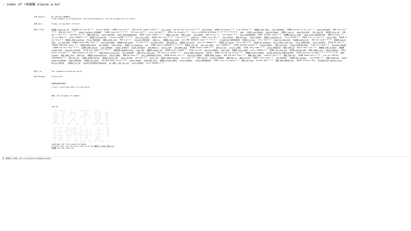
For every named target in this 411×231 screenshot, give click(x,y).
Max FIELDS (207, 30)
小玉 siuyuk (166, 30)
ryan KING (225, 50)
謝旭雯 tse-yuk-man (98, 37)
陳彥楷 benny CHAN (171, 40)
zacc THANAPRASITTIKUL (151, 55)
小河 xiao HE (317, 32)
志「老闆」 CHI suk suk (119, 63)
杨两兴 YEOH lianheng (75, 40)
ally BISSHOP (128, 53)
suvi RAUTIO (227, 37)
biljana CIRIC (157, 43)
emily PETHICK (319, 43)
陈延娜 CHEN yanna (125, 43)
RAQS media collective (109, 53)
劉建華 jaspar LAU (154, 50)
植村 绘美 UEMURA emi (285, 60)
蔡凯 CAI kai (241, 37)
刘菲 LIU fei (73, 58)
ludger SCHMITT (122, 48)
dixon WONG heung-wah (193, 53)
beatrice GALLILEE (282, 40)
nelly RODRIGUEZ (303, 43)
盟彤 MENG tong (67, 55)
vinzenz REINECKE (142, 40)
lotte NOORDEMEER (203, 60)
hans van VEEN (207, 45)
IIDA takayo (116, 45)
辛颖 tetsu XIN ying (145, 53)
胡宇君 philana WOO (298, 50)
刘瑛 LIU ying (281, 45)
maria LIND (166, 48)
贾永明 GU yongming (262, 43)
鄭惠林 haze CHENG (240, 50)
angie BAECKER (75, 60)
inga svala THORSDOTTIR (314, 35)
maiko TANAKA (135, 60)
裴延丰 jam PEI (172, 35)
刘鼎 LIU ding (247, 60)
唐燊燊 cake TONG (261, 30)
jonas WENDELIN (274, 48)
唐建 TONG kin (93, 35)
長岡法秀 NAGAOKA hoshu (123, 50)
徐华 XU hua (221, 48)
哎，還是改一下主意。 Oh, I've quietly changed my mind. (27, 158)
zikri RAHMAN (137, 63)
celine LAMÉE (235, 48)
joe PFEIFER (281, 58)
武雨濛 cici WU (74, 63)
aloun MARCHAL (186, 60)
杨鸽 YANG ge (288, 48)
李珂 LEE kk (202, 58)
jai (146, 45)
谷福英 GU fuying (226, 43)
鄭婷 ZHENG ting (316, 50)
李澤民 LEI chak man (278, 50)
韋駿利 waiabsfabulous (97, 55)
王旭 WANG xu (153, 48)
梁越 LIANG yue (332, 58)
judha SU (195, 37)
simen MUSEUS (255, 37)
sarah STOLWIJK (138, 48)
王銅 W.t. (157, 40)
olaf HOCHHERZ (278, 30)
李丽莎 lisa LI (287, 32)
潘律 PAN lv (232, 58)
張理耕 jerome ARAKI (168, 60)
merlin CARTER (57, 63)
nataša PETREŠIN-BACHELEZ (94, 63)
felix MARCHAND (93, 40)
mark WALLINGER (108, 43)
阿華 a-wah (185, 35)
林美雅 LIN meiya (187, 43)
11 (236, 32)
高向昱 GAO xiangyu (298, 58)
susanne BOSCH (266, 45)
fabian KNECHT (332, 50)
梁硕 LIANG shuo (110, 40)
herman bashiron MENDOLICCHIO (280, 53)
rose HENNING (106, 48)
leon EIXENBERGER (247, 35)
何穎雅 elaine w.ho (42, 4)
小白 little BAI (142, 37)
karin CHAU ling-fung (283, 43)
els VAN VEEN (64, 43)
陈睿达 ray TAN (191, 45)
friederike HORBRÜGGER (230, 40)
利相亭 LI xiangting (133, 45)
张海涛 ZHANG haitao (91, 58)
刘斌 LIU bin (244, 58)
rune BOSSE (198, 35)
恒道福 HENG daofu (88, 45)
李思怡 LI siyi (249, 40)
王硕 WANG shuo (150, 60)
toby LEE (140, 50)
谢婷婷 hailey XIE (110, 58)
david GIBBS (115, 55)
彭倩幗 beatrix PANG (292, 35)
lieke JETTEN (126, 58)
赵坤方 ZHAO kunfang (169, 58)
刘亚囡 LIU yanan (91, 60)
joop (242, 32)
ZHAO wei (81, 55)
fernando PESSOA (339, 45)
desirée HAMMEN (211, 50)
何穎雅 (53, 148)
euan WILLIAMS (303, 32)
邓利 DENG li (171, 43)
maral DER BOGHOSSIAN (127, 35)
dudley (209, 53)
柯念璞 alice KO (332, 32)
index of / (16, 4)
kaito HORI (332, 37)
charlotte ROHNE (194, 55)
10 (233, 32)
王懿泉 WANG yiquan (212, 55)
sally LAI (154, 58)
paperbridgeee (272, 32)
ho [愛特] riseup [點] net (102, 146)
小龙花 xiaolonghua (255, 32)
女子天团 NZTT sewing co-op (330, 60)
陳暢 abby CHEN (254, 55)
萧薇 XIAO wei (290, 55)
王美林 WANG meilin (89, 48)
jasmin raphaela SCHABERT (90, 32)
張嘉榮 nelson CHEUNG (254, 53)
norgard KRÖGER (217, 58)
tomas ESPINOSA (323, 30)
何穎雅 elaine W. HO (60, 30)
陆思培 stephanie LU (272, 37)
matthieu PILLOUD (72, 50)
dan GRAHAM (104, 45)
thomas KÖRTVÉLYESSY (299, 45)
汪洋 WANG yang (180, 48)
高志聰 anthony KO (301, 40)
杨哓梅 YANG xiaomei (327, 48)
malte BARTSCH (108, 35)
